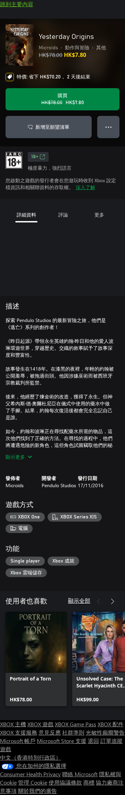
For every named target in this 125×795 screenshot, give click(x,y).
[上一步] (99, 601)
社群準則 (73, 732)
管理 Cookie (32, 782)
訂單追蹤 (111, 740)
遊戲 (5, 749)
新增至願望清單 (52, 127)
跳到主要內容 (16, 4)
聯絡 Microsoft (80, 774)
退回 (93, 740)
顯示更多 (15, 457)
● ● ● (108, 127)
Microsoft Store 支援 (61, 740)
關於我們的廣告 (37, 790)
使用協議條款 (65, 782)
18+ (34, 156)
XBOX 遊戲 (40, 724)
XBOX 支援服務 (18, 732)
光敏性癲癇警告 (105, 732)
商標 (88, 782)
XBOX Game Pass (75, 724)
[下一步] (112, 601)
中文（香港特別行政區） (30, 757)
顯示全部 (79, 600)
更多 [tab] (99, 214)
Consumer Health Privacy (30, 774)
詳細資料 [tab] (26, 214)
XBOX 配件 (111, 724)
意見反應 (50, 732)
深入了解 (85, 187)
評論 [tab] (63, 214)
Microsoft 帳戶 (17, 740)
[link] (36, 659)
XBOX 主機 (13, 724)
